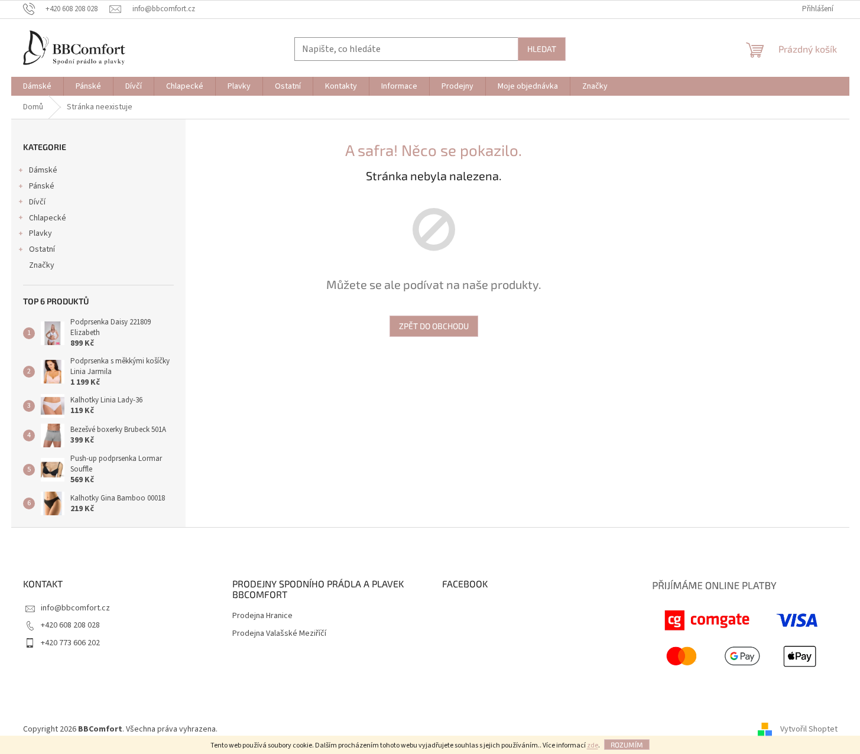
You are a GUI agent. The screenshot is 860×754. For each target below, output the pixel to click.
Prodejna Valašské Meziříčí (279, 633)
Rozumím (627, 744)
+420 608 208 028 (70, 625)
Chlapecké (47, 218)
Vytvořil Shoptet (809, 729)
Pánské (41, 186)
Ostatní (42, 249)
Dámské (43, 170)
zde (592, 745)
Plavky (40, 233)
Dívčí (37, 202)
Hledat (541, 49)
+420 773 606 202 (70, 643)
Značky (41, 265)
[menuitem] (37, 86)
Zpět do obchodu (434, 326)
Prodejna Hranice (262, 616)
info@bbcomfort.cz (75, 608)
